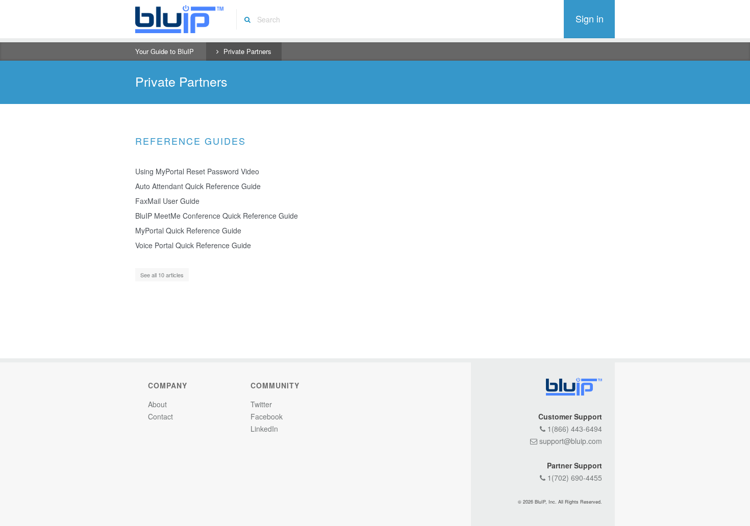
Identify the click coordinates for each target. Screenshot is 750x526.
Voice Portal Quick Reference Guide (193, 245)
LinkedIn (264, 429)
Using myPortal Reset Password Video (197, 171)
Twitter (261, 404)
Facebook (267, 416)
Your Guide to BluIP (164, 51)
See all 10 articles (162, 275)
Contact (160, 416)
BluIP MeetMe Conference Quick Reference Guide (216, 216)
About (157, 404)
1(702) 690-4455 (573, 477)
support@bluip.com (569, 441)
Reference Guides (190, 140)
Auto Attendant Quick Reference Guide (198, 186)
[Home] (179, 19)
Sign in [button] (590, 18)
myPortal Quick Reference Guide (188, 230)
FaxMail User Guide (167, 201)
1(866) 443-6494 (573, 429)
